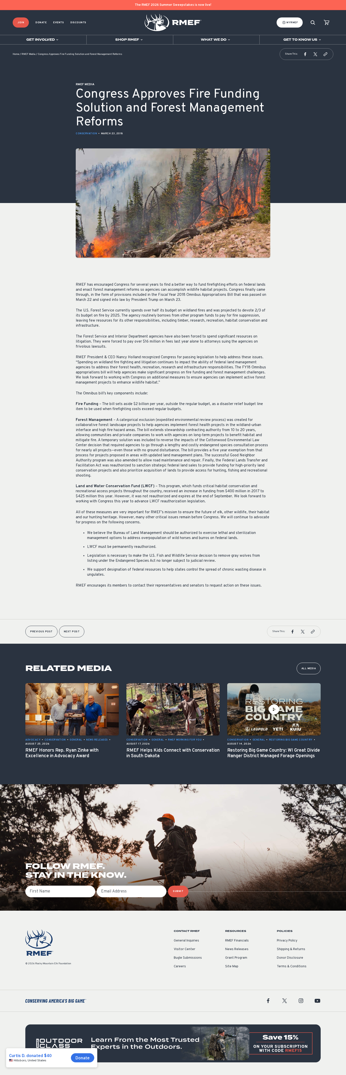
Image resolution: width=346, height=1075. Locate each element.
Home (16, 54)
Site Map (231, 967)
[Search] (312, 22)
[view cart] (326, 22)
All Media (308, 668)
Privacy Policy (287, 941)
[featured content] (173, 1043)
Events (58, 22)
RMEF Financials (237, 941)
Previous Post (41, 631)
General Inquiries (186, 941)
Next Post (72, 631)
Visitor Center (184, 949)
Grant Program (236, 958)
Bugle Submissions (188, 958)
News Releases (236, 949)
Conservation (86, 133)
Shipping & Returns (291, 949)
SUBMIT (178, 891)
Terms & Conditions (291, 967)
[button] (305, 54)
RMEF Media (28, 54)
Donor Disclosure (290, 958)
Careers (180, 967)
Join (20, 22)
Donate (41, 22)
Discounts (78, 22)
